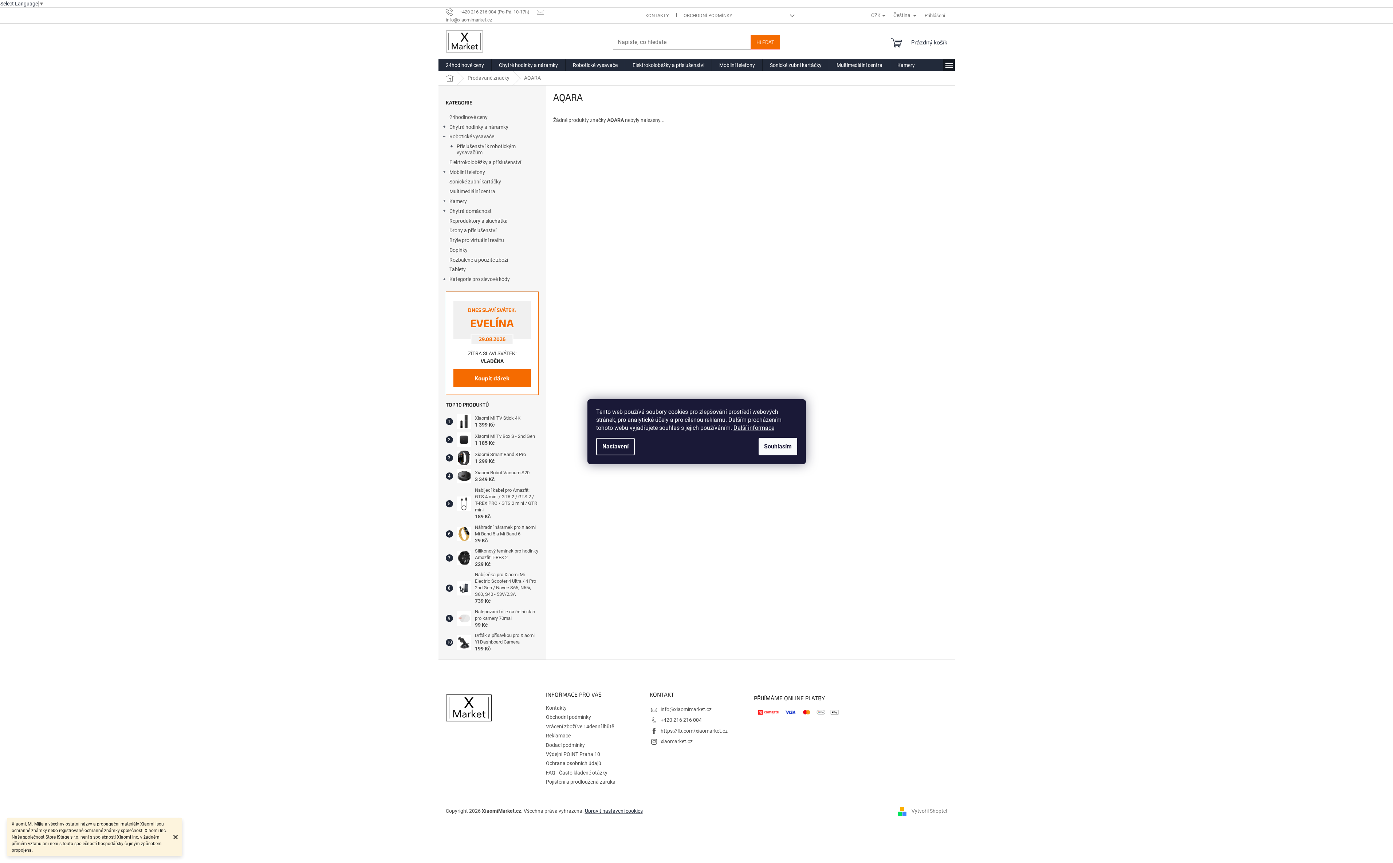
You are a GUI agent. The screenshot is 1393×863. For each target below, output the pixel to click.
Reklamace (558, 736)
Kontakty (657, 15)
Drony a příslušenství (472, 230)
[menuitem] (464, 65)
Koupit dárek (492, 378)
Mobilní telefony (467, 172)
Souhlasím (778, 446)
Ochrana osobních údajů (573, 763)
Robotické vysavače (471, 136)
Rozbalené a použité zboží (478, 260)
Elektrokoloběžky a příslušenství (485, 162)
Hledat (765, 42)
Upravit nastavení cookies (614, 811)
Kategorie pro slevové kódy (479, 279)
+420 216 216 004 (681, 720)
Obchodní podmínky (708, 15)
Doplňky (458, 250)
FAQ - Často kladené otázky (576, 773)
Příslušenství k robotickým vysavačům (486, 149)
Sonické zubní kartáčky (475, 182)
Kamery (458, 201)
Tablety (457, 269)
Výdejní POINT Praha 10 (573, 754)
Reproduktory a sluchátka (478, 221)
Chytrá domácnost (470, 211)
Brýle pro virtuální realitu (476, 240)
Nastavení (615, 446)
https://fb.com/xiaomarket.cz (694, 731)
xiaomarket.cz (677, 741)
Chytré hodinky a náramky (478, 127)
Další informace (753, 427)
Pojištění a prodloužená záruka (580, 782)
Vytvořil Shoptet (930, 811)
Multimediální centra (472, 191)
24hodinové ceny (468, 117)
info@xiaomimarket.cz (686, 709)
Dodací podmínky (565, 745)
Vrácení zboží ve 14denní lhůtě (580, 726)
